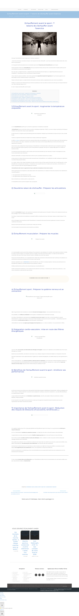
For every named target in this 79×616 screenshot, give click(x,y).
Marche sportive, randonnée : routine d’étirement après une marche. (25, 547)
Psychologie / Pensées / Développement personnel (27, 574)
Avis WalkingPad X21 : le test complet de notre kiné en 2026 (35, 547)
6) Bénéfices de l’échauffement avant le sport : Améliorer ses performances (27, 100)
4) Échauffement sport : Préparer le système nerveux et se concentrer (26, 97)
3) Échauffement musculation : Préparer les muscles (22, 96)
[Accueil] (7, 16)
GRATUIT (2, 609)
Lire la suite (65, 586)
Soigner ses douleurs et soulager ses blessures (27, 578)
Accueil (1, 592)
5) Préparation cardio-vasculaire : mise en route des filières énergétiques (26, 98)
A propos (2, 594)
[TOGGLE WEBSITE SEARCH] (60, 9)
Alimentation (15, 572)
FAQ (57, 590)
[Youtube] (43, 575)
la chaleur (17, 140)
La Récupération (16, 574)
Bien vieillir (25, 572)
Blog (1, 598)
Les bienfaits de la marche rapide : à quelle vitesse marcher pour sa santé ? (15, 540)
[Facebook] (36, 575)
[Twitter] (39, 575)
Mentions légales (53, 590)
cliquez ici (53, 579)
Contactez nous (3, 599)
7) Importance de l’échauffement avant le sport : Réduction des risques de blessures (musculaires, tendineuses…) (34, 101)
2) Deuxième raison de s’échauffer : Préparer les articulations (24, 94)
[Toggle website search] (0, 601)
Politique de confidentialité (45, 590)
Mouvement (15, 573)
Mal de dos (15, 579)
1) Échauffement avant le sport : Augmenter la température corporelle (26, 93)
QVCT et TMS (2, 596)
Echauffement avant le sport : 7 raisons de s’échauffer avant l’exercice (27, 16)
